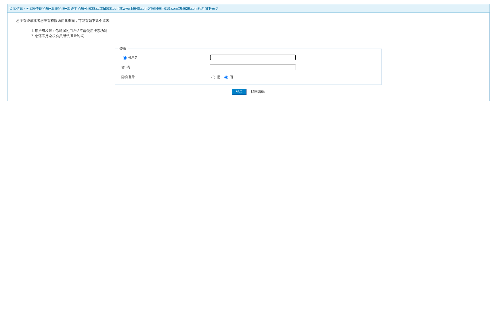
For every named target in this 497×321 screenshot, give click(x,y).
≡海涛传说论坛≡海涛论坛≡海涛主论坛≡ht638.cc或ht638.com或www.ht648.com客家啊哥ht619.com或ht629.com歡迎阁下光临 (122, 9)
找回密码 (258, 92)
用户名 (132, 57)
